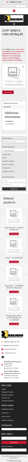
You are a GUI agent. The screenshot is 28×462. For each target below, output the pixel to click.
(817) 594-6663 (14, 345)
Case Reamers (19, 51)
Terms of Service (8, 171)
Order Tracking (7, 420)
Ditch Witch (5, 53)
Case (13, 51)
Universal (5, 58)
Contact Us (6, 168)
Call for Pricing (14, 234)
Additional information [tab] (11, 103)
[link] (3, 389)
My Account (5, 416)
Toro (10, 56)
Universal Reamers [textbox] (13, 150)
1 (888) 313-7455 (15, 2)
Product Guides (8, 164)
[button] (14, 24)
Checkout (5, 413)
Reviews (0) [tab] (7, 107)
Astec (18, 49)
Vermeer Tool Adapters (15, 60)
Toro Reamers (16, 56)
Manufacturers (8, 161)
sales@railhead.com (10, 353)
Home (4, 158)
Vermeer (4, 60)
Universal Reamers (14, 58)
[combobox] (14, 150)
